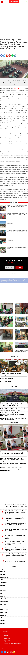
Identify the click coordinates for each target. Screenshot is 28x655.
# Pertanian (3, 615)
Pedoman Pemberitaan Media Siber (12, 643)
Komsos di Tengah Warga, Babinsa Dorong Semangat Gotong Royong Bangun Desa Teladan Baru (16, 549)
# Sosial (2, 623)
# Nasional (3, 588)
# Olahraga (3, 590)
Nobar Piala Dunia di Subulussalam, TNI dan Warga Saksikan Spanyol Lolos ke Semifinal (13, 464)
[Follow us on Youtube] (11, 652)
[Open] (26, 1)
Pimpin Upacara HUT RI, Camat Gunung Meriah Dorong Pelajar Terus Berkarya (15, 560)
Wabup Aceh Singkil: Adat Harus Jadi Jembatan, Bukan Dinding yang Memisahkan (14, 543)
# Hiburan (2, 571)
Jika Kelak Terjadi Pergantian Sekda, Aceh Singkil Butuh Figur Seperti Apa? (21, 351)
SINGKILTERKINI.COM (6, 88)
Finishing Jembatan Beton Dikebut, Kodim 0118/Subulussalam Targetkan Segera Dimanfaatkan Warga (11, 469)
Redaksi (6, 635)
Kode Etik (6, 642)
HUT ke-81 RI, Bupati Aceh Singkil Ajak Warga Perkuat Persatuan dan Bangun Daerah (15, 537)
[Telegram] (15, 55)
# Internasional (4, 580)
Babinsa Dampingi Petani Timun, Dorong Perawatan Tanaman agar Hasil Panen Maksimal (15, 555)
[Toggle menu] (2, 2)
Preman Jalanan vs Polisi (6, 378)
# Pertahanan (3, 612)
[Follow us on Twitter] (5, 652)
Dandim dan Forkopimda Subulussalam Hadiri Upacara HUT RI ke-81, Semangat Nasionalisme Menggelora (12, 460)
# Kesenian (3, 585)
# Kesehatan (3, 582)
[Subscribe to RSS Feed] (13, 652)
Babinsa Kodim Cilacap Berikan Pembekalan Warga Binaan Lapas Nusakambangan (17, 206)
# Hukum (2, 574)
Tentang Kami (7, 638)
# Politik (2, 620)
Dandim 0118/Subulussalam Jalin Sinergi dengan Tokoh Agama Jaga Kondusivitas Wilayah (12, 453)
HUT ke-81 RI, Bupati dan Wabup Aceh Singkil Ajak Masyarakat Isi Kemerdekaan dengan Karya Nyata (15, 512)
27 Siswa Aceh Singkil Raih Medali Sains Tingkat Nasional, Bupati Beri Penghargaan (16, 505)
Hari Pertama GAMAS (5, 381)
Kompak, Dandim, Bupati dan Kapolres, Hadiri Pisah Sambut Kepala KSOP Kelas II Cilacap (17, 214)
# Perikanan (3, 604)
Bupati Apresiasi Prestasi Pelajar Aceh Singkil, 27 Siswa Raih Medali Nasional (13, 418)
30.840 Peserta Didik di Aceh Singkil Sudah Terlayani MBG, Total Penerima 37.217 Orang (16, 518)
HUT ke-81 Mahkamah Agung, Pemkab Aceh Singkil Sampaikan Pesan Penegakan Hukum (13, 409)
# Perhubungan (4, 601)
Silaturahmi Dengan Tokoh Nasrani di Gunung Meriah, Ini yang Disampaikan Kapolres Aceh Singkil (17, 232)
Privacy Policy (7, 640)
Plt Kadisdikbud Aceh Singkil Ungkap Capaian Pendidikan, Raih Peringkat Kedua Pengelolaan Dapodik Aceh (12, 414)
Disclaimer (6, 637)
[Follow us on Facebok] (2, 652)
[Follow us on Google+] (8, 652)
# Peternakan (3, 618)
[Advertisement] (14, 21)
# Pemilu (2, 596)
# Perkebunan (4, 609)
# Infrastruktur (4, 577)
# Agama (2, 569)
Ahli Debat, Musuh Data (6, 384)
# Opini (2, 593)
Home (5, 633)
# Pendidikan (3, 598)
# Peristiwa (3, 607)
